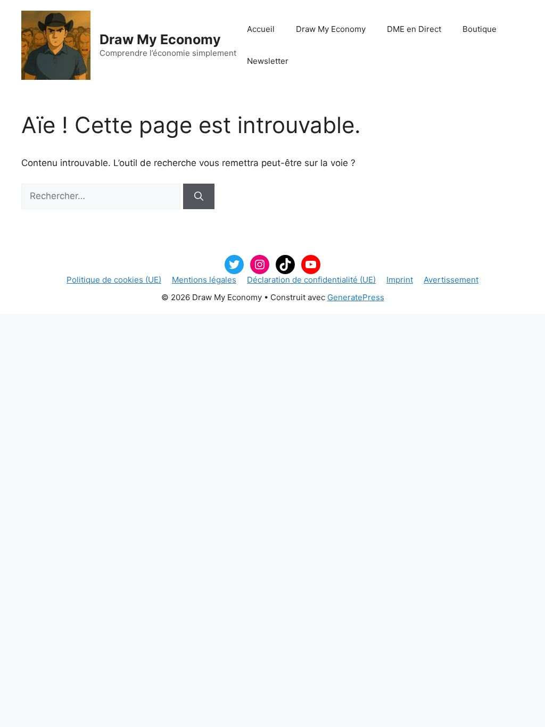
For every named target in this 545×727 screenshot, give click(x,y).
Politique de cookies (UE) (114, 280)
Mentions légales (204, 280)
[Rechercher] (198, 196)
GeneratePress (355, 297)
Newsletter (267, 61)
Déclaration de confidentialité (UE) (311, 280)
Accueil (261, 29)
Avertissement (451, 280)
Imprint (399, 280)
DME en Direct (414, 29)
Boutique (480, 29)
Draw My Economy (160, 39)
